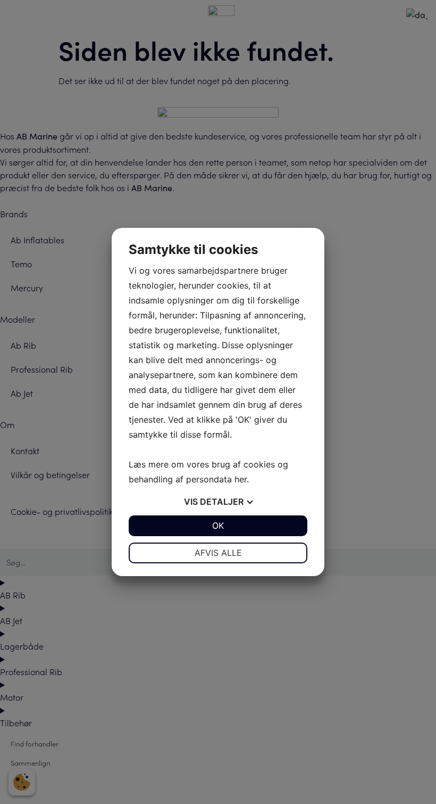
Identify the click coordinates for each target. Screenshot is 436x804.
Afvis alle (218, 552)
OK (218, 525)
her (240, 479)
